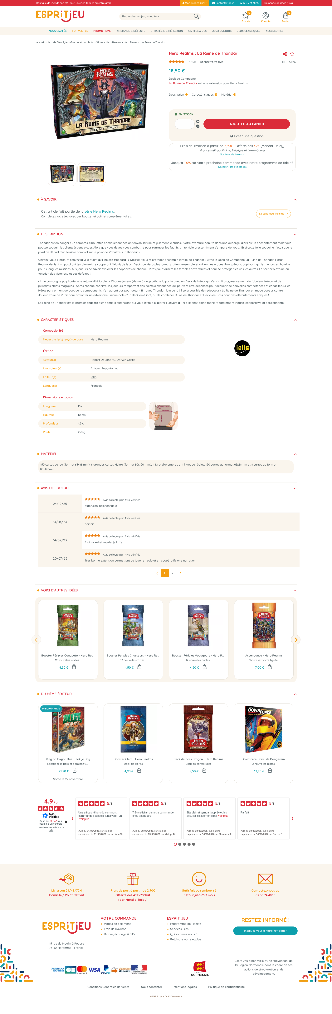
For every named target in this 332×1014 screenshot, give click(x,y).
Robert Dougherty (103, 360)
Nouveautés (57, 31)
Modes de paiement (117, 924)
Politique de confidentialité (226, 987)
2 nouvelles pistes (263, 763)
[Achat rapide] (74, 667)
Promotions (102, 31)
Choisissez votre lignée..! (264, 660)
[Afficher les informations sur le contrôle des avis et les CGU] (65, 821)
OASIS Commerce (173, 996)
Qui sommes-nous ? (183, 934)
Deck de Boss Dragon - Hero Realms (198, 759)
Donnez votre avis (211, 61)
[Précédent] (36, 639)
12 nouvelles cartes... (68, 660)
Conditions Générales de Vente (108, 987)
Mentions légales (185, 987)
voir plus (84, 819)
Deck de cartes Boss (198, 763)
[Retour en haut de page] (324, 1002)
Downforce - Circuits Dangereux (263, 759)
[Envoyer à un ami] (284, 54)
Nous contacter (151, 987)
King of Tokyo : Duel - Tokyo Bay (68, 759)
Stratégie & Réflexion (167, 31)
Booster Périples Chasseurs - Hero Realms (133, 655)
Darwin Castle (126, 360)
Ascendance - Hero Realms (263, 655)
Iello (93, 377)
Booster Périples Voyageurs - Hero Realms (198, 655)
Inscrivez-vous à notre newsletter (265, 930)
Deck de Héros (133, 763)
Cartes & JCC (197, 31)
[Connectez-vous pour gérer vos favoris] (292, 54)
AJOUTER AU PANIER (247, 124)
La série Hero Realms (271, 213)
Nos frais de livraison (232, 154)
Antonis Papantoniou (105, 368)
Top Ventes (80, 31)
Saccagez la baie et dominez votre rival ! (73, 763)
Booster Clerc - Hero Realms (133, 759)
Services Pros (178, 929)
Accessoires (274, 31)
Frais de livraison (114, 929)
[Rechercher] (196, 16)
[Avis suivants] (292, 818)
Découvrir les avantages (232, 166)
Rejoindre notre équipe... (186, 939)
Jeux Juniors (222, 31)
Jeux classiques (248, 31)
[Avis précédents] (72, 818)
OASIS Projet (156, 996)
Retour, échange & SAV (119, 934)
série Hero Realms (99, 211)
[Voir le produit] (270, 667)
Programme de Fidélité (185, 924)
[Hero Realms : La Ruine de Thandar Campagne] (62, 174)
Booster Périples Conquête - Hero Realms (68, 655)
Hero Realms (99, 339)
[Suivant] (295, 639)
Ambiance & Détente (131, 31)
